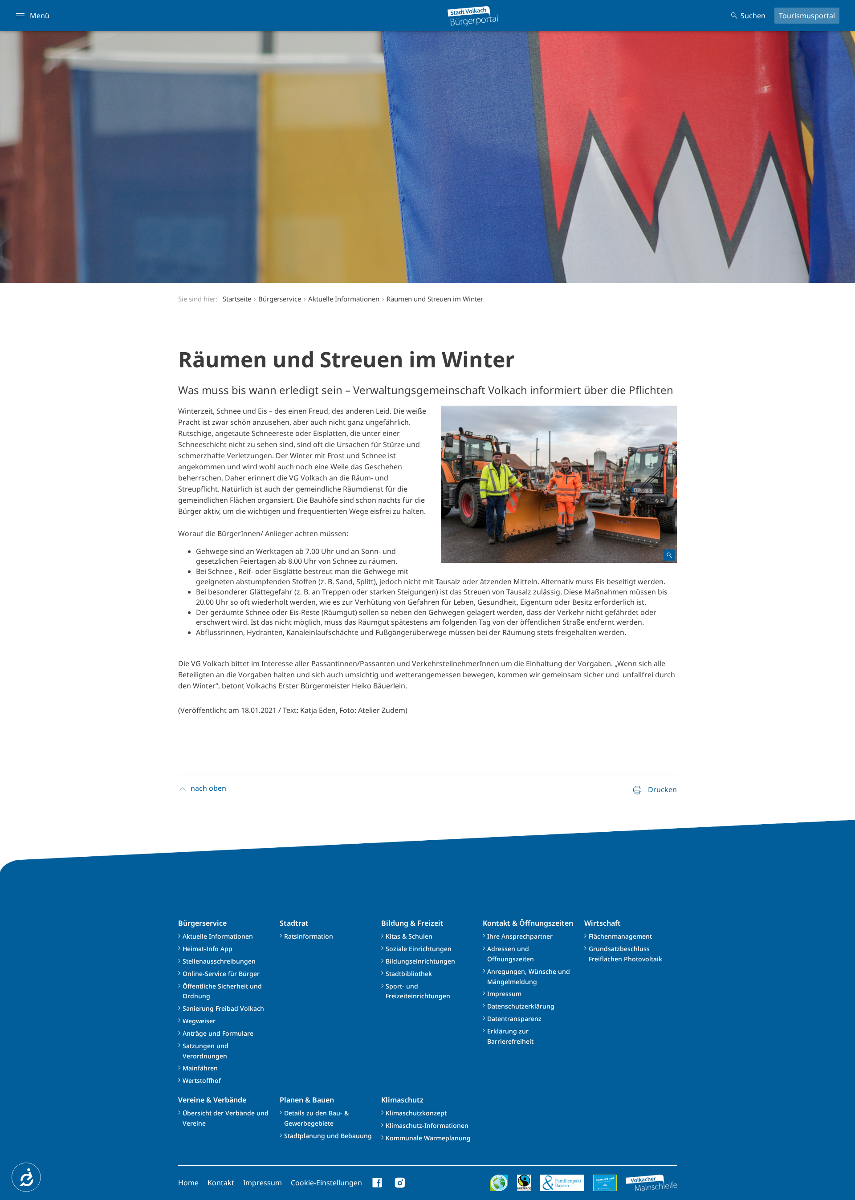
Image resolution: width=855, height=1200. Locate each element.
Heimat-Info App (207, 948)
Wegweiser (199, 1021)
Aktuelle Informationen (218, 936)
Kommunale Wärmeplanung (428, 1138)
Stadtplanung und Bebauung (328, 1135)
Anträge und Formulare (218, 1033)
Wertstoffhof (202, 1080)
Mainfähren (200, 1068)
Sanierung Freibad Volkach (223, 1008)
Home (188, 1183)
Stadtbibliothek (409, 973)
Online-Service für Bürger (221, 973)
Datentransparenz (514, 1018)
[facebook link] (377, 1182)
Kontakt (221, 1183)
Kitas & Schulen (409, 936)
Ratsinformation (308, 936)
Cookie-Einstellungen (326, 1183)
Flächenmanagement (620, 936)
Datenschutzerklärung (520, 1006)
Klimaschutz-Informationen (427, 1125)
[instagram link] (400, 1182)
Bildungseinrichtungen (420, 961)
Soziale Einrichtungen (419, 948)
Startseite (237, 298)
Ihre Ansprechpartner (520, 936)
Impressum (504, 993)
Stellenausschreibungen (219, 961)
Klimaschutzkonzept (416, 1113)
